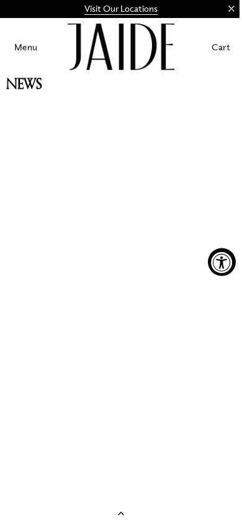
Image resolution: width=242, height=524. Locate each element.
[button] (26, 47)
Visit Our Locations (121, 8)
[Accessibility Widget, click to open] (222, 262)
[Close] (231, 8)
